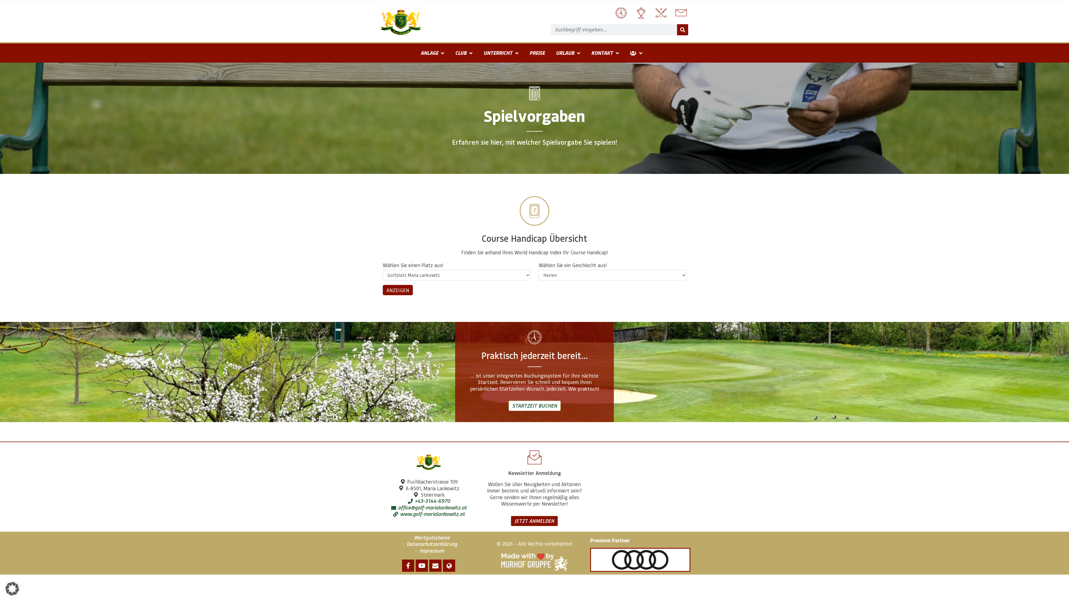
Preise (537, 53)
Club (461, 53)
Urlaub (565, 53)
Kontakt (602, 53)
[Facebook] (408, 566)
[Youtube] (422, 566)
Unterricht (498, 53)
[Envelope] (435, 566)
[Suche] (682, 29)
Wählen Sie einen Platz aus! (413, 265)
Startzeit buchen (534, 405)
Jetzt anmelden (534, 521)
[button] (12, 589)
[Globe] (449, 566)
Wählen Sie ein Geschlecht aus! (573, 265)
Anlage (429, 53)
